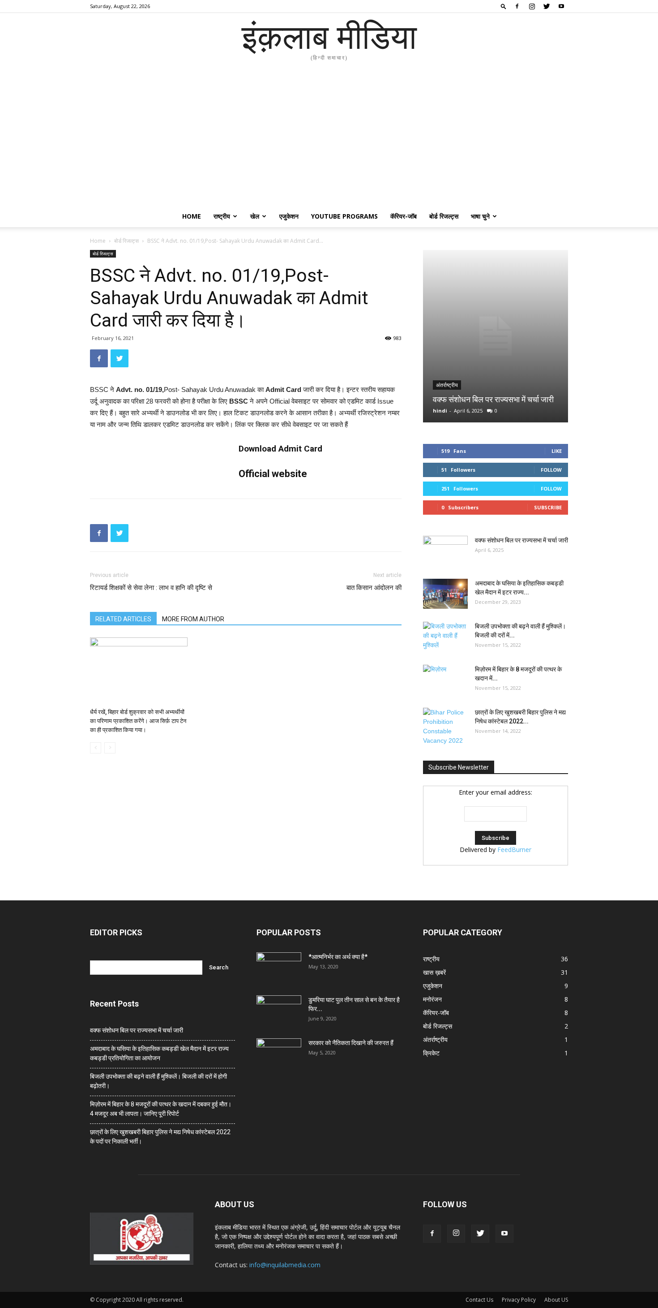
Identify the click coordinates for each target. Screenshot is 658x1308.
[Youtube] (561, 6)
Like (556, 450)
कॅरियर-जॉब (403, 216)
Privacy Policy (519, 1300)
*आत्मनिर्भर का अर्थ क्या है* (337, 956)
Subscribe (548, 507)
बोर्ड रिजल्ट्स (443, 216)
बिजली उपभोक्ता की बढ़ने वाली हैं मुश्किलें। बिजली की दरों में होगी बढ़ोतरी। (158, 1081)
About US (556, 1300)
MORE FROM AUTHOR (193, 619)
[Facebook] (517, 6)
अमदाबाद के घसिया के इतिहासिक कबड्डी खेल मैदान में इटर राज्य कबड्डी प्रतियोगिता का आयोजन (159, 1053)
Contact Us (479, 1300)
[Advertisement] (329, 138)
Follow (551, 469)
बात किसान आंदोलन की (374, 588)
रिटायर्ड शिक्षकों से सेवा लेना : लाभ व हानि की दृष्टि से (151, 588)
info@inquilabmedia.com (284, 1265)
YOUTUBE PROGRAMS (344, 216)
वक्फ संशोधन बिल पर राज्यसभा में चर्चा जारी (493, 399)
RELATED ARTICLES (123, 619)
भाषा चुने (480, 216)
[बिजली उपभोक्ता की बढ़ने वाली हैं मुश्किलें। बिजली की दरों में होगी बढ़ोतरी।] (445, 637)
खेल (254, 216)
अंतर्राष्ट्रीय (447, 385)
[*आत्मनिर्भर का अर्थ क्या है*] (278, 968)
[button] (503, 6)
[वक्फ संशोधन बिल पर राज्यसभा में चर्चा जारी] (495, 336)
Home (191, 216)
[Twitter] (546, 6)
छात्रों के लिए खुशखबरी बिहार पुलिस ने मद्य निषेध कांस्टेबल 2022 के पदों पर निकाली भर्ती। (160, 1136)
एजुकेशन (289, 216)
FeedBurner (514, 849)
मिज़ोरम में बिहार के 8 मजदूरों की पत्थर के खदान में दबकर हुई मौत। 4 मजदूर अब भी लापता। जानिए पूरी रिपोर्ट (160, 1109)
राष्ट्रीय (222, 216)
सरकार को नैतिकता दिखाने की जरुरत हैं (350, 1042)
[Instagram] (531, 6)
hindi (440, 410)
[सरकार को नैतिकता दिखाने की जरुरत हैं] (278, 1054)
